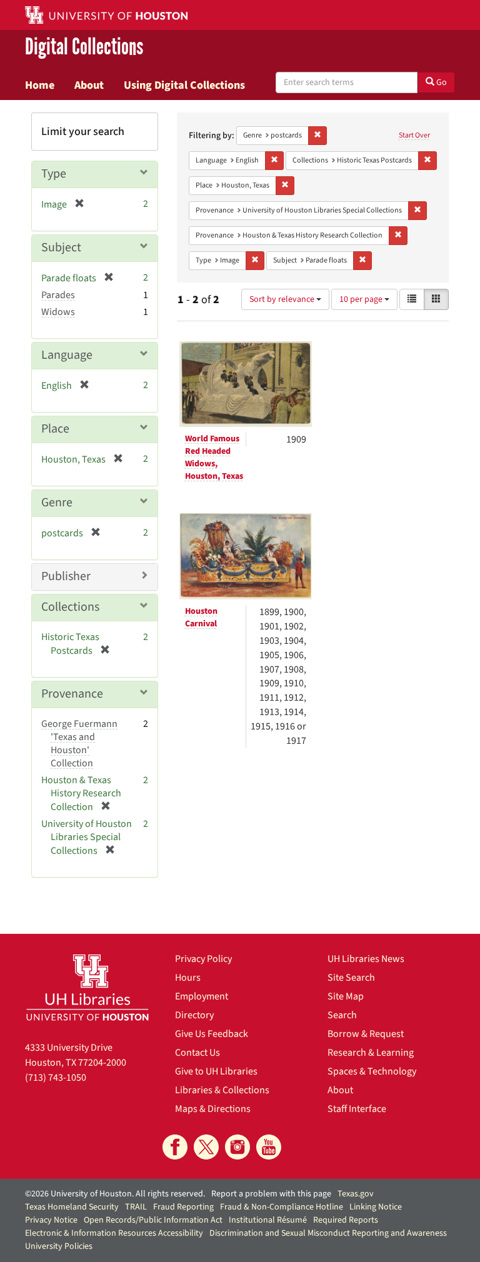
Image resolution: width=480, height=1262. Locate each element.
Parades (58, 295)
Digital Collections (84, 47)
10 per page (361, 299)
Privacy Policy (203, 959)
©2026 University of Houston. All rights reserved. (115, 1194)
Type (53, 174)
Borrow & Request (366, 1034)
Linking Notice (375, 1207)
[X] (206, 1146)
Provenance (72, 694)
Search (342, 1015)
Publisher (66, 576)
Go (440, 82)
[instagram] (237, 1146)
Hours (188, 977)
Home (39, 85)
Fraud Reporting (183, 1207)
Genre (56, 502)
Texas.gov (356, 1194)
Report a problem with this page (271, 1194)
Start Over (414, 135)
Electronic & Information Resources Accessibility (114, 1233)
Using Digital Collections (184, 85)
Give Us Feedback (211, 1034)
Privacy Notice (51, 1220)
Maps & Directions (213, 1109)
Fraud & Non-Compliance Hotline (281, 1207)
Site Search (351, 977)
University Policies (58, 1246)
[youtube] (268, 1146)
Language (66, 355)
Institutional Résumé (268, 1220)
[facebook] (175, 1146)
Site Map (346, 996)
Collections (70, 607)
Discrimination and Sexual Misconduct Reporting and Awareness (328, 1233)
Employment (201, 996)
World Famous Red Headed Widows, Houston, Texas (214, 458)
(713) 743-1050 (55, 1077)
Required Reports (345, 1220)
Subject (61, 247)
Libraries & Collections (222, 1090)
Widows (58, 312)
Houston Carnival (201, 617)
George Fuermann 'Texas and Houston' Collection (79, 743)
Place (55, 429)
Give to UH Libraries (216, 1071)
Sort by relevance (282, 299)
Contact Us (197, 1052)
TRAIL (136, 1207)
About (89, 85)
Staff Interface (357, 1109)
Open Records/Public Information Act (153, 1220)
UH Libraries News (366, 959)
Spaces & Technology (372, 1071)
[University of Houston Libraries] (87, 987)
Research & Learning (371, 1052)
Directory (194, 1015)
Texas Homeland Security (72, 1207)
